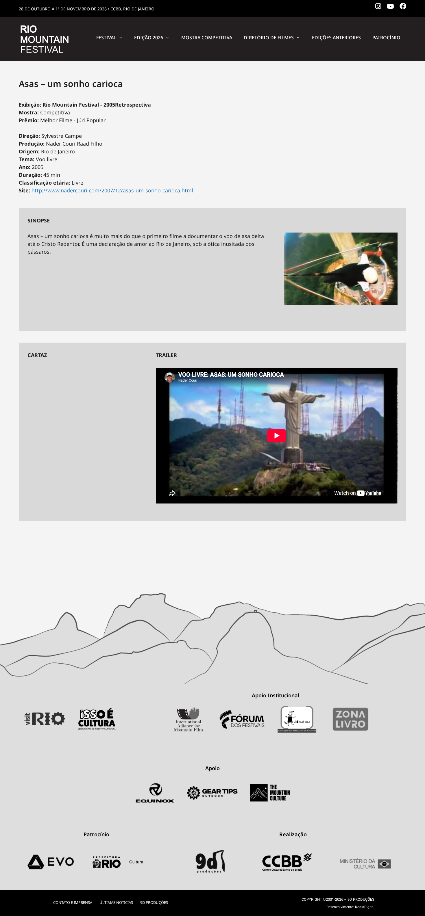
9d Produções (154, 902)
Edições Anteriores (336, 37)
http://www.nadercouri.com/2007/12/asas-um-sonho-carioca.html (112, 190)
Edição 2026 (148, 37)
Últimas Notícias (116, 902)
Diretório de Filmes (269, 37)
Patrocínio (386, 37)
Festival (106, 37)
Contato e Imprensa (72, 902)
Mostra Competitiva (206, 37)
